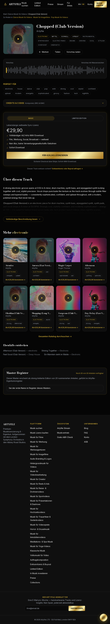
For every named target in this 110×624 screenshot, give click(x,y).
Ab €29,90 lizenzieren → (15, 280)
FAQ (86, 433)
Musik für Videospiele (40, 525)
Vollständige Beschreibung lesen (21, 219)
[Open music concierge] (103, 617)
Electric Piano (59, 41)
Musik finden (99, 4)
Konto (90, 4)
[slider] (55, 70)
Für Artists (69, 4)
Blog (86, 428)
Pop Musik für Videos (59, 17)
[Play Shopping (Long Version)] (42, 298)
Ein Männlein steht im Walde (62, 354)
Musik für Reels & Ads (39, 484)
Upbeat (75, 36)
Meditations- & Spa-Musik (41, 542)
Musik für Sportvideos (40, 496)
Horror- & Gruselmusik (40, 529)
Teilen (57, 52)
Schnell (64, 36)
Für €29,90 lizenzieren (55, 155)
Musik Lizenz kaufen (39, 433)
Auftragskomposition (39, 560)
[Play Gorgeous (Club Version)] (68, 298)
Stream (60, 4)
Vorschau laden (73, 52)
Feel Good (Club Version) (21, 354)
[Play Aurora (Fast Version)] (42, 250)
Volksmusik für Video (39, 555)
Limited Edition (37, 4)
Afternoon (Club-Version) (20, 350)
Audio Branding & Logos (41, 459)
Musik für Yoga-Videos (40, 546)
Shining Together (55, 350)
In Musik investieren (39, 573)
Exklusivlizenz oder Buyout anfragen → (67, 169)
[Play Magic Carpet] (68, 250)
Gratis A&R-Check (65, 437)
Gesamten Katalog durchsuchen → (55, 336)
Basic (31, 118)
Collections (35, 582)
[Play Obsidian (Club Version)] (15, 298)
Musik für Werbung (38, 442)
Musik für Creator (37, 479)
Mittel (54, 36)
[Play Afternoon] (95, 250)
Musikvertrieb (63, 433)
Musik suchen (25, 4)
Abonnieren (77, 608)
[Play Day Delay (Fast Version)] (95, 298)
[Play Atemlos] (15, 250)
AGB (86, 442)
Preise (50, 4)
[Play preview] (18, 39)
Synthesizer (43, 41)
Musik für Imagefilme (41, 17)
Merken (44, 52)
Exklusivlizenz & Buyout (40, 564)
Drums (72, 41)
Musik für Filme (36, 437)
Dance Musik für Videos (17, 14)
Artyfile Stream (63, 428)
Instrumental (89, 36)
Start (5, 14)
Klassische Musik (37, 551)
